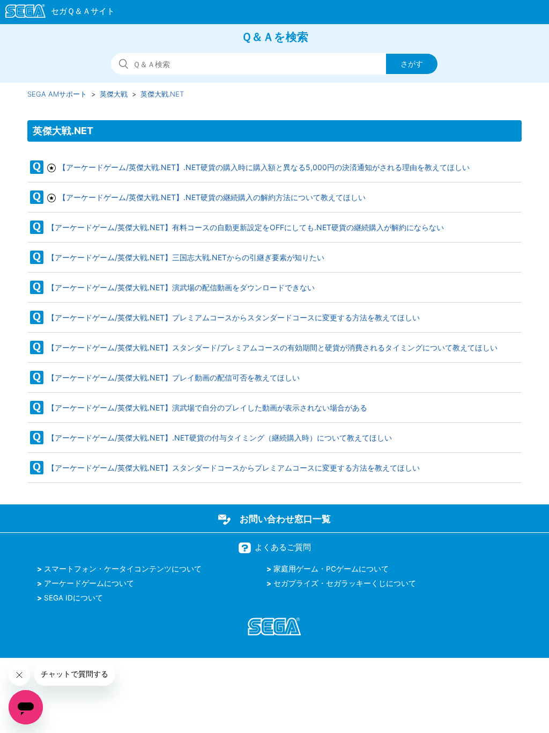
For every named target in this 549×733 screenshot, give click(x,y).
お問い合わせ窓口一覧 (285, 519)
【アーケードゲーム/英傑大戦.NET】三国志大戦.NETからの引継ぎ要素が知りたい (185, 257)
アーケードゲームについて (89, 583)
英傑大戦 (114, 94)
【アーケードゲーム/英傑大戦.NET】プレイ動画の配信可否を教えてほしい (173, 377)
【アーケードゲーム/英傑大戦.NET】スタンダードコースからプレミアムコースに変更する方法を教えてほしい (233, 467)
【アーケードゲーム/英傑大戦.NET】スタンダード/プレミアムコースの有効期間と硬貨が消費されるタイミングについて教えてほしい (272, 347)
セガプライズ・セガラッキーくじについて (344, 583)
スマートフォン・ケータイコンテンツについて (123, 569)
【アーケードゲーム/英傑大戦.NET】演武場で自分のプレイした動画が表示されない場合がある (207, 407)
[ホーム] (55, 12)
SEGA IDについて (73, 597)
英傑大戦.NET (162, 94)
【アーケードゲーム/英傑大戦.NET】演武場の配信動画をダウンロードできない (181, 287)
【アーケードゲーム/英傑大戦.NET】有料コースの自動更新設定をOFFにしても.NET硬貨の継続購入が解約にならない (245, 227)
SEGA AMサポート (57, 94)
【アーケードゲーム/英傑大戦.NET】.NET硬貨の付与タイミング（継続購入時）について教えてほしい (219, 437)
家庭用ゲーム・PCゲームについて (331, 569)
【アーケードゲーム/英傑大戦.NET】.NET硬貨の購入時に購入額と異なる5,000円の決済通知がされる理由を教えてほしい (264, 167)
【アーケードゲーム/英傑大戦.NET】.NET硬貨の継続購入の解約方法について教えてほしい (212, 197)
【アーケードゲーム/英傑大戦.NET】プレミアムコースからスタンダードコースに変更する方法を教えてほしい (233, 317)
